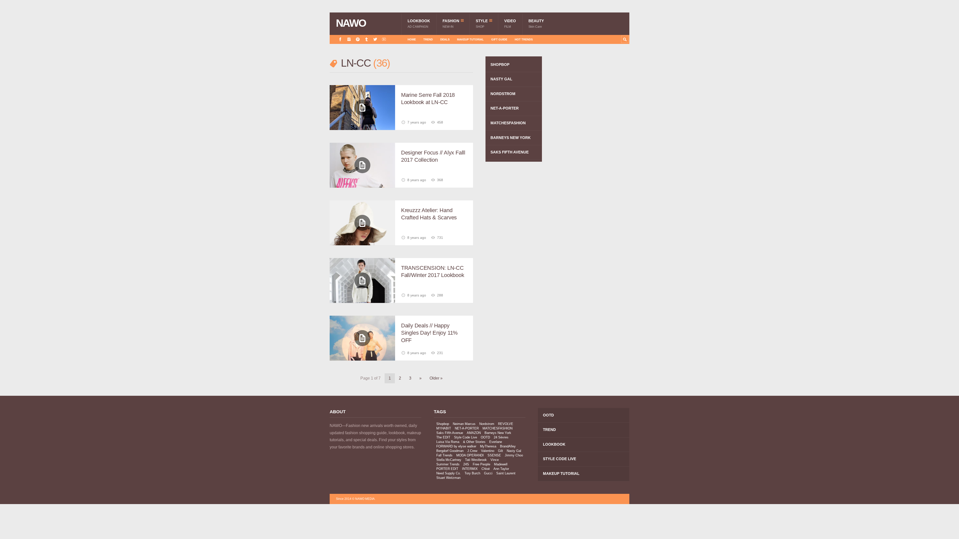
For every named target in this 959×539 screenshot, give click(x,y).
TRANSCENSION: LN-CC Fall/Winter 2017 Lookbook (432, 271)
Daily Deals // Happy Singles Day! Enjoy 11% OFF (429, 332)
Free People (481, 464)
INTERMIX (470, 468)
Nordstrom (486, 423)
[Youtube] (384, 39)
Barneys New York (497, 432)
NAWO (351, 23)
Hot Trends (524, 39)
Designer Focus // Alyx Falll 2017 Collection (433, 156)
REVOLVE (505, 423)
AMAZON (474, 432)
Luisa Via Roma (447, 441)
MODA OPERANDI (470, 455)
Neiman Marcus (464, 423)
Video (510, 23)
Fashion (451, 23)
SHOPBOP (499, 64)
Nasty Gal (514, 450)
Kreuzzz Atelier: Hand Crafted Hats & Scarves (429, 214)
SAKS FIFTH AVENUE (509, 152)
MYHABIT (443, 428)
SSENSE (494, 455)
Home (412, 39)
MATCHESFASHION (508, 123)
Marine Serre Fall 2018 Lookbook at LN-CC (428, 99)
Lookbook (419, 23)
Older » (436, 378)
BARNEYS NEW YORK (510, 137)
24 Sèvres (501, 437)
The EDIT (443, 437)
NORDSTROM (502, 94)
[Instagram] (349, 39)
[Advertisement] (591, 145)
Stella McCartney (448, 459)
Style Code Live (465, 437)
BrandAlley (508, 446)
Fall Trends (444, 455)
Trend (428, 39)
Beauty (536, 23)
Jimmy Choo (514, 455)
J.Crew (472, 450)
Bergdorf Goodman (450, 450)
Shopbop (442, 423)
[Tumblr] (366, 39)
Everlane (495, 441)
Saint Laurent (505, 473)
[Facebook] (340, 39)
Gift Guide (499, 39)
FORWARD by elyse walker (456, 446)
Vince (494, 459)
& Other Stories (474, 441)
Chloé (485, 468)
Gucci (488, 473)
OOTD (485, 437)
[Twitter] (375, 39)
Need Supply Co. (448, 473)
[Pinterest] (357, 39)
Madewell (500, 464)
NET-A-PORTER (504, 108)
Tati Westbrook (476, 459)
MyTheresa (488, 446)
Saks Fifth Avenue (449, 432)
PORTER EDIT (447, 468)
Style (482, 23)
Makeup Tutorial (470, 39)
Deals (445, 39)
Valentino (487, 450)
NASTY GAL (501, 79)
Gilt (500, 450)
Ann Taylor (501, 468)
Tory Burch (472, 473)
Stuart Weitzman (448, 477)
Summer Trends (448, 464)
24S (466, 464)
